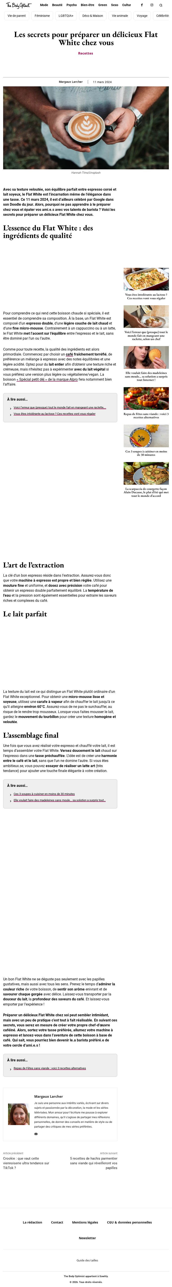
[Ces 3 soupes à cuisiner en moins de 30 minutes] (146, 436)
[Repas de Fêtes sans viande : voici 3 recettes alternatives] (146, 398)
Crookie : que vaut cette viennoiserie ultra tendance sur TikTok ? (26, 1163)
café (69, 354)
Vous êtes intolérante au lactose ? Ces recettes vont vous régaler (54, 413)
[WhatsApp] (90, 65)
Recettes (85, 53)
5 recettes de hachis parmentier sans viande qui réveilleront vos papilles (93, 1163)
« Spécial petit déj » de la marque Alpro (47, 379)
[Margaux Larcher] (19, 1114)
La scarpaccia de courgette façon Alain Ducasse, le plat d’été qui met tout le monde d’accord (146, 492)
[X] (80, 65)
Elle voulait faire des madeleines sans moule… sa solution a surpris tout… (60, 800)
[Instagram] (152, 5)
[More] (101, 65)
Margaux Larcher (71, 81)
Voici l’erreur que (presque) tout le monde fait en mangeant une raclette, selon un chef (146, 335)
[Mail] (36, 1133)
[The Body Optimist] (19, 5)
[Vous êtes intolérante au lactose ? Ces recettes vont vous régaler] (146, 279)
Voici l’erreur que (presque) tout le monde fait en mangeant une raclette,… (60, 407)
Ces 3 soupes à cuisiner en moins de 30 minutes (44, 794)
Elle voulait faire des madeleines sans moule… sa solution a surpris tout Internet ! (146, 376)
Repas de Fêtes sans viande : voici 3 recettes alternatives (50, 1068)
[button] (161, 5)
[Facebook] (142, 5)
